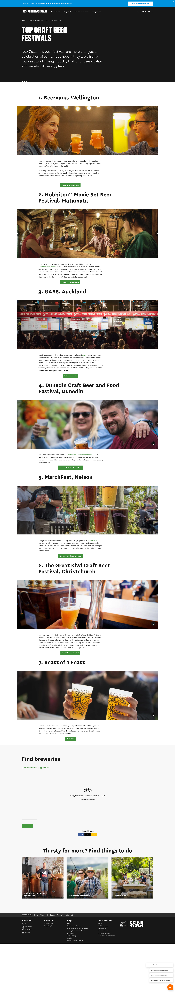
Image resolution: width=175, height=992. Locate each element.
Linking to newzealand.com (76, 931)
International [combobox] (146, 12)
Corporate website (104, 933)
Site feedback (48, 923)
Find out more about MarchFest (70, 556)
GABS (85, 355)
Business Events (103, 931)
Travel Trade (102, 928)
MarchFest (91, 541)
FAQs (68, 923)
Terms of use (71, 933)
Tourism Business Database (107, 936)
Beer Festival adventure (47, 267)
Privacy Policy (71, 936)
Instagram (28, 927)
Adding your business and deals (77, 928)
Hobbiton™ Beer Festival (70, 282)
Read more (70, 739)
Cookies (69, 938)
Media (100, 923)
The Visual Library (103, 926)
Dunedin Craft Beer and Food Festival (80, 455)
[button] (55, 12)
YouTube (27, 932)
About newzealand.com (74, 926)
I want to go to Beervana (70, 185)
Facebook (28, 929)
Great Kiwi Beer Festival (70, 653)
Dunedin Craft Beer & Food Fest (70, 468)
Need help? (48, 926)
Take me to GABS (70, 376)
